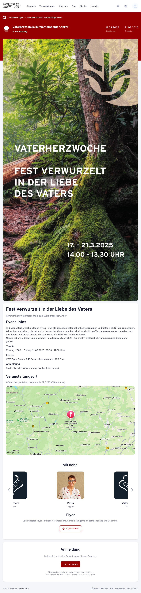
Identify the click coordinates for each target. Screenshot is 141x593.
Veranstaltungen (16, 17)
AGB (111, 588)
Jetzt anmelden (70, 564)
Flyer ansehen (72, 528)
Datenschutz (132, 588)
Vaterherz (13, 503)
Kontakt (104, 588)
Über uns (95, 588)
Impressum (120, 588)
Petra (70, 503)
